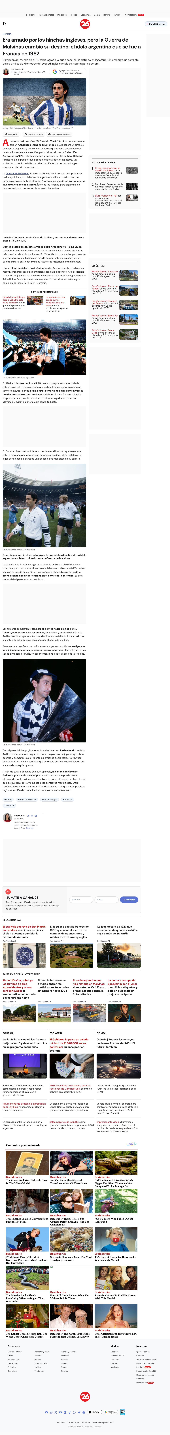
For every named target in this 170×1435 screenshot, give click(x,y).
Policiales (12, 1367)
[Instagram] (51, 1412)
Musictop (115, 1367)
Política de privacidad (145, 1363)
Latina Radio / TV (118, 1355)
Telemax (114, 1363)
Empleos (140, 1379)
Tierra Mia (115, 1359)
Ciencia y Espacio (68, 1352)
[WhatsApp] (74, 1412)
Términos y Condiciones (79, 1422)
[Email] (36, 816)
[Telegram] (79, 1412)
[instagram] (32, 816)
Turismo (64, 1371)
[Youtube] (60, 1412)
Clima (10, 1355)
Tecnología (12, 1371)
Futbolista (68, 799)
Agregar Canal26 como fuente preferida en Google (70, 71)
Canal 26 (114, 1352)
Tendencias (39, 1371)
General (38, 1359)
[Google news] (83, 1412)
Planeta (64, 1363)
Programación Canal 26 (146, 1371)
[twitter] (28, 816)
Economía (56, 1033)
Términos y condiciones (146, 1359)
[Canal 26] (85, 1397)
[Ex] (55, 1412)
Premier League (49, 799)
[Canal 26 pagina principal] (85, 28)
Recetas (64, 1367)
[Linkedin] (65, 1412)
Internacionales (41, 1363)
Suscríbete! (129, 899)
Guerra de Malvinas (27, 799)
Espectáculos (14, 1359)
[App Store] (95, 1412)
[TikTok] (69, 1412)
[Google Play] (111, 1412)
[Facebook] (46, 1412)
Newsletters (144, 1382)
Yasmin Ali (19, 69)
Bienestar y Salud (42, 1352)
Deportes (38, 1355)
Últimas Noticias (15, 1352)
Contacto (140, 1355)
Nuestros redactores (145, 1375)
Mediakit (143, 1367)
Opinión (102, 1033)
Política (8, 1033)
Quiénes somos (143, 1352)
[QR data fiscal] (122, 1414)
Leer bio (29, 828)
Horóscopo (12, 1363)
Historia (7, 34)
